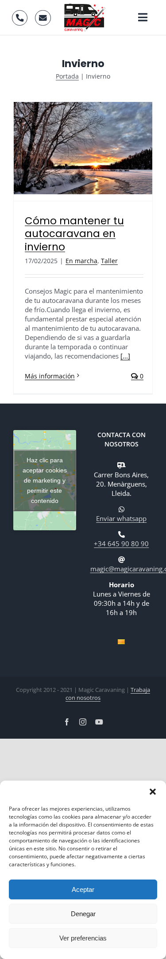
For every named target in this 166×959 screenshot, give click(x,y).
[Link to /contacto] (42, 18)
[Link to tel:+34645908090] (19, 18)
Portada (67, 76)
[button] (152, 791)
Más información (50, 376)
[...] (125, 355)
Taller (109, 261)
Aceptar (83, 889)
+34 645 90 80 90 (121, 543)
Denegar (83, 913)
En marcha (81, 261)
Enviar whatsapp (121, 518)
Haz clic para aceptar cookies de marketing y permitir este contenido (45, 480)
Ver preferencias (83, 938)
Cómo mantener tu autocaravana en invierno (74, 234)
